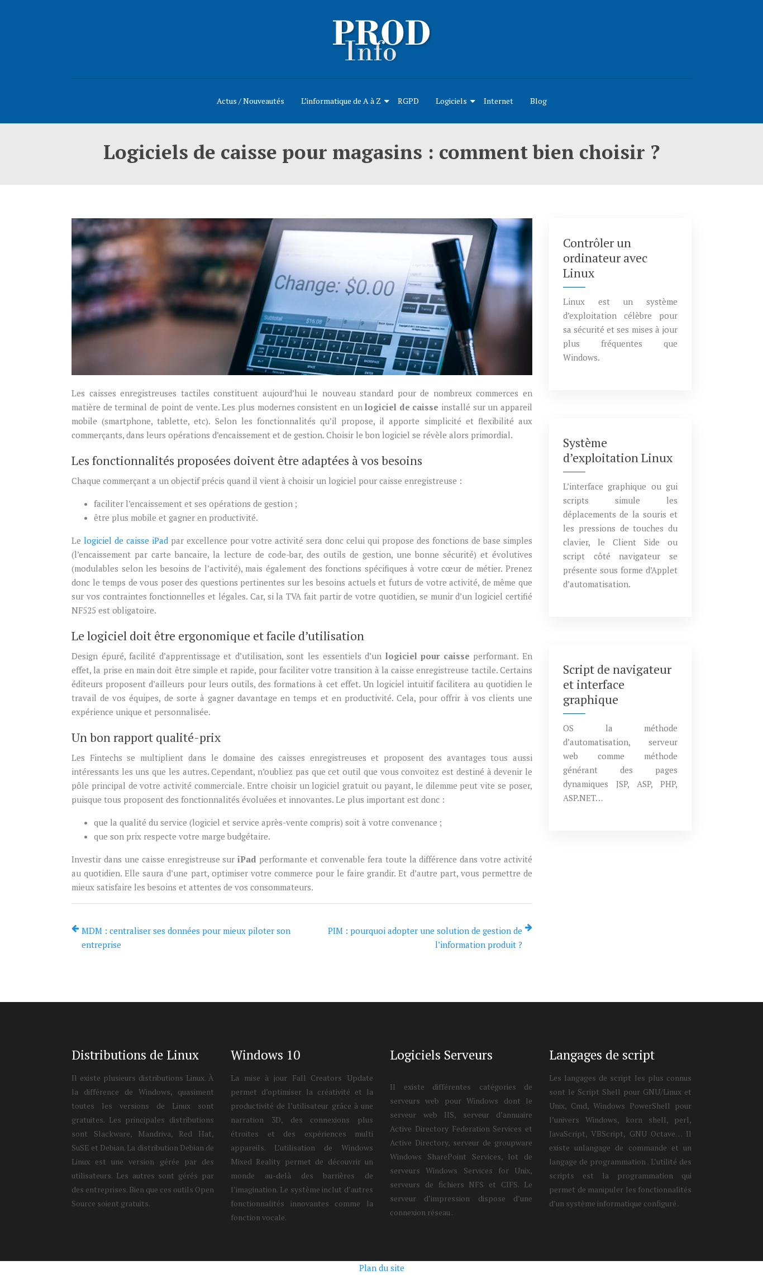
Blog (538, 100)
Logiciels (451, 100)
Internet (498, 100)
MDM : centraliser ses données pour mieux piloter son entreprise (186, 937)
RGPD (408, 100)
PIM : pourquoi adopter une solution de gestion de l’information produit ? (425, 937)
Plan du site (381, 1267)
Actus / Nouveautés (250, 100)
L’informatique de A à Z (341, 100)
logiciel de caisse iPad (126, 540)
